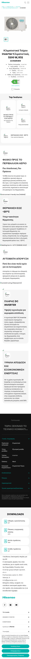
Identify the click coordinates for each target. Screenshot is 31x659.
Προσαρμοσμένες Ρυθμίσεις (15, 655)
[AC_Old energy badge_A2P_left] (15, 82)
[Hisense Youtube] (16, 604)
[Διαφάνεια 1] (6, 39)
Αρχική (3, 6)
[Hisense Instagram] (10, 604)
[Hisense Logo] (12, 2)
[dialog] (15, 646)
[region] (15, 24)
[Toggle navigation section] (28, 612)
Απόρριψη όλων (15, 651)
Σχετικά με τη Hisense (8, 627)
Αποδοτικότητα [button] (6, 473)
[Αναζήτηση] (25, 3)
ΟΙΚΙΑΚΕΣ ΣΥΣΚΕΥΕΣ (9, 617)
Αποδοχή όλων (15, 646)
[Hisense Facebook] (4, 604)
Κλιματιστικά (18, 6)
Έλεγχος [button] (4, 478)
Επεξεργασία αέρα (10, 6)
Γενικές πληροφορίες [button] (8, 439)
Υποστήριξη (6, 631)
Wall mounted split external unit (10, 8)
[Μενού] (28, 3)
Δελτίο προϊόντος (16, 85)
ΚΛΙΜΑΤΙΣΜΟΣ (7, 622)
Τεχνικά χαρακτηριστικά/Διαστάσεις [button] (12, 488)
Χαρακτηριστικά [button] (6, 483)
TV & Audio (6, 612)
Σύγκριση (17, 89)
